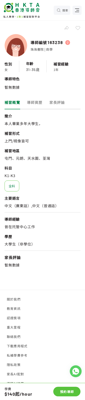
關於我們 (14, 299)
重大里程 (14, 327)
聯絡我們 (14, 336)
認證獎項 (14, 318)
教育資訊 (14, 308)
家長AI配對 (15, 374)
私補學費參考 (17, 355)
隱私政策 (14, 364)
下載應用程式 (17, 346)
